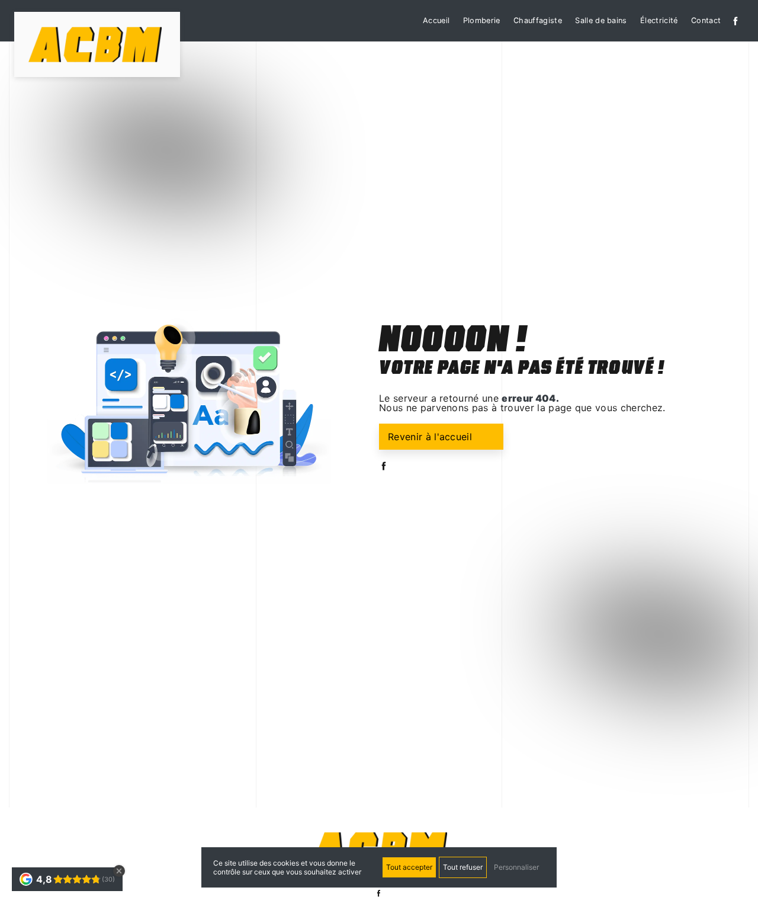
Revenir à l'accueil (430, 437)
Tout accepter (409, 867)
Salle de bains (601, 20)
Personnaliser (516, 867)
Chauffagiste (537, 20)
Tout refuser (463, 867)
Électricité (659, 20)
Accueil (436, 20)
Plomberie (481, 20)
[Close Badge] (119, 871)
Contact (706, 20)
